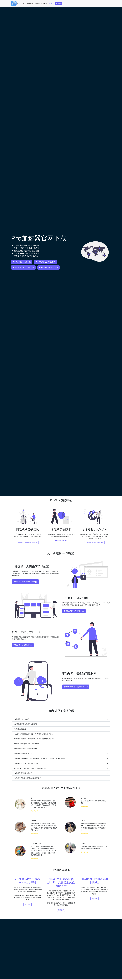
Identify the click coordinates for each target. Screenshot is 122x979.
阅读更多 (27, 904)
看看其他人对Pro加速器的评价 (27, 543)
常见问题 (44, 3)
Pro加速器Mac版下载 (49, 267)
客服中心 (30, 3)
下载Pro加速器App (61, 541)
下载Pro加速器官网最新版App (25, 581)
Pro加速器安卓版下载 (46, 261)
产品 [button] (23, 3)
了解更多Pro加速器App (22, 645)
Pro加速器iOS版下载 (22, 261)
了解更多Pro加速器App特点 (94, 543)
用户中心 (59, 3)
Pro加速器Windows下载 (24, 267)
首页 (18, 3)
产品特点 (37, 3)
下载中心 (51, 3)
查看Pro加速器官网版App (74, 611)
